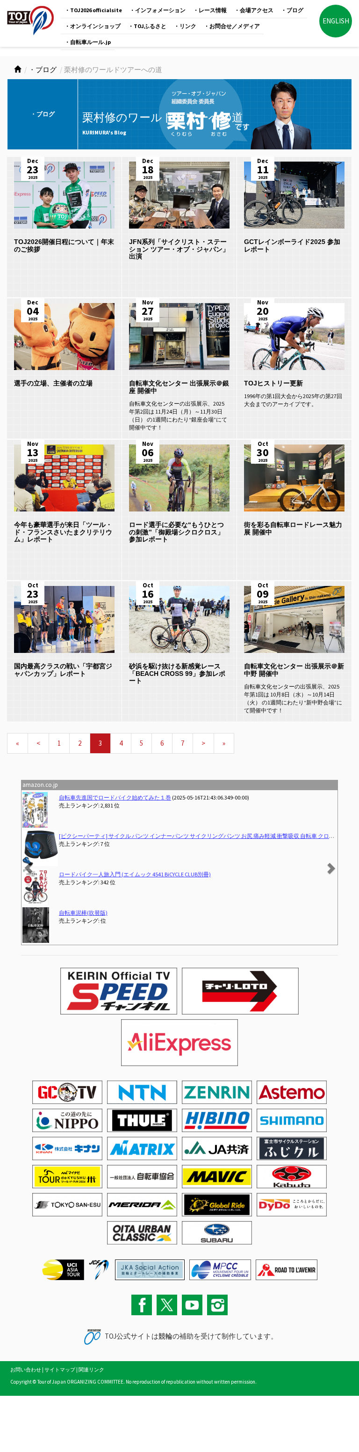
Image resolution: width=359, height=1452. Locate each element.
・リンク (185, 26)
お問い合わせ (25, 1369)
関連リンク (91, 1369)
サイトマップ (59, 1369)
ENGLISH (336, 20)
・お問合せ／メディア (232, 26)
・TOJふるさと (147, 26)
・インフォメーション (157, 10)
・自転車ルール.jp (88, 41)
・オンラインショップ (93, 26)
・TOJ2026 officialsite (93, 10)
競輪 (165, 1336)
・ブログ (292, 10)
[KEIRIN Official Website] (150, 1268)
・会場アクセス (253, 10)
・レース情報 (210, 10)
